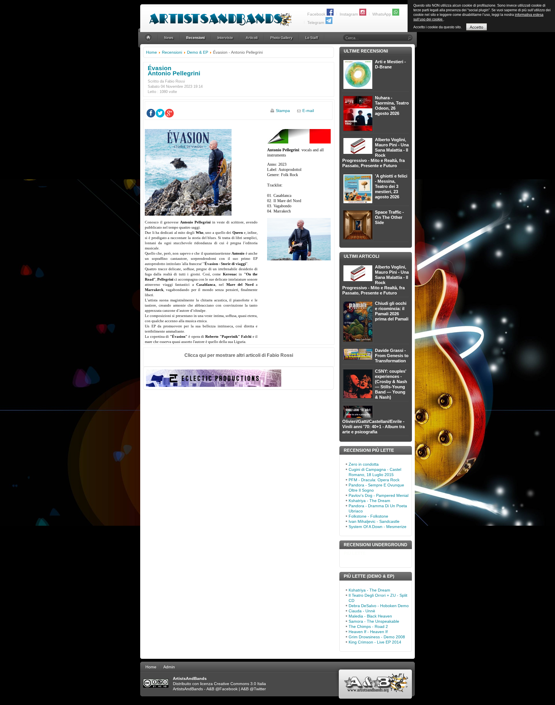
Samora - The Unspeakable (374, 621)
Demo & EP (197, 52)
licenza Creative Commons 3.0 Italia (233, 683)
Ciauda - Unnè (362, 611)
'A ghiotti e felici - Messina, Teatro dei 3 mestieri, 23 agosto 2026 (391, 186)
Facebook (316, 14)
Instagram (349, 14)
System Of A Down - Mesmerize (377, 526)
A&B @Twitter (253, 689)
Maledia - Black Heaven (370, 616)
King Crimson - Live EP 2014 (375, 642)
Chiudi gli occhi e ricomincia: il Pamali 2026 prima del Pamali (391, 311)
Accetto (476, 27)
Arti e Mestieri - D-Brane (390, 64)
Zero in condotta (364, 464)
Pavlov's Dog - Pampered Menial (378, 495)
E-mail (308, 110)
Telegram (315, 22)
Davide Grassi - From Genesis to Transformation (391, 355)
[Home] (149, 38)
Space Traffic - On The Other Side (389, 217)
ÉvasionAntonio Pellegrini (174, 71)
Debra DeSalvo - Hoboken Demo (379, 605)
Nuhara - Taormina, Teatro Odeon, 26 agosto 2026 (392, 105)
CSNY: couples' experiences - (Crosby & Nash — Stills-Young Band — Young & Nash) (391, 384)
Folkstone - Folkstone (368, 516)
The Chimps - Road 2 (368, 626)
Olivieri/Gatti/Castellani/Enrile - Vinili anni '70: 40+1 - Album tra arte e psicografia (373, 426)
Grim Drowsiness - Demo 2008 (377, 637)
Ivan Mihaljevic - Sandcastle (374, 521)
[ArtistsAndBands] (215, 16)
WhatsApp (381, 14)
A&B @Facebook (222, 689)
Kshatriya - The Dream (369, 500)
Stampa (283, 110)
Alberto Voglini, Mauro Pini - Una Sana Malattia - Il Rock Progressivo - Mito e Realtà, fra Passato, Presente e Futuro (375, 152)
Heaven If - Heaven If (368, 631)
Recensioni (172, 52)
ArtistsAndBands (188, 689)
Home (151, 52)
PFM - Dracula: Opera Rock (374, 480)
